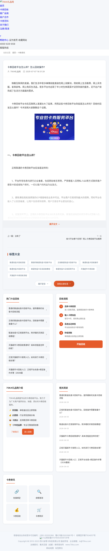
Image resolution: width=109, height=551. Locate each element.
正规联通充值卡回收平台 (67, 262)
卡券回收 (4, 9)
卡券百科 (4, 21)
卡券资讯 (21, 53)
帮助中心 (4, 40)
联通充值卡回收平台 (17, 269)
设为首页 (13, 40)
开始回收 (81, 344)
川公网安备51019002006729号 (55, 538)
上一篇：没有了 (13, 236)
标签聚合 (59, 548)
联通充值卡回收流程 (17, 262)
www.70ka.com (72, 544)
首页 (2, 5)
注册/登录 (4, 28)
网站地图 (50, 548)
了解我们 (15, 432)
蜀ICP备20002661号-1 (65, 535)
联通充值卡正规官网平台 (65, 269)
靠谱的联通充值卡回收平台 (41, 262)
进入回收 (28, 432)
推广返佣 (4, 13)
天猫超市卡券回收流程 (18, 275)
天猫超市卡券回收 (88, 269)
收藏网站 (22, 40)
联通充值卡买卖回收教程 (40, 269)
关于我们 (4, 24)
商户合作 (4, 17)
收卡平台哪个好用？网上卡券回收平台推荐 (84, 239)
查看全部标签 (62, 284)
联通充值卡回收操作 (90, 262)
